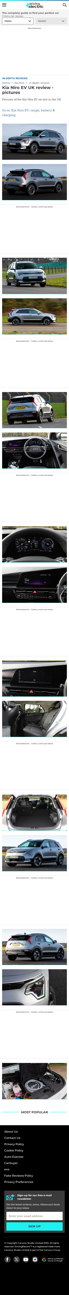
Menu (4, 5)
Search (65, 5)
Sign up (34, 1226)
